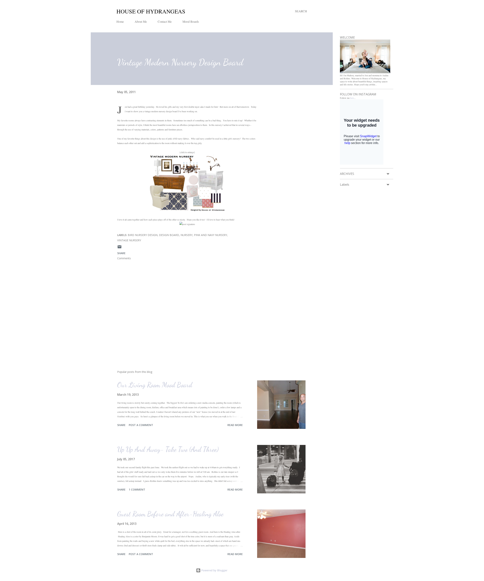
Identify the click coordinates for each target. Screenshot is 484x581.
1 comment (137, 489)
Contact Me (165, 21)
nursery (186, 235)
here (352, 97)
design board (169, 235)
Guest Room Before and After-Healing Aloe (170, 514)
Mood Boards (190, 21)
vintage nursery (129, 240)
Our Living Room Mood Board (154, 385)
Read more (235, 425)
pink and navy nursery (210, 235)
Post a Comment (141, 425)
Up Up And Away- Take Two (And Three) (168, 449)
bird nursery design (142, 235)
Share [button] (121, 253)
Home (120, 21)
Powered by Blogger (214, 570)
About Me (141, 21)
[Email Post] (119, 248)
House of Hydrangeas (150, 11)
